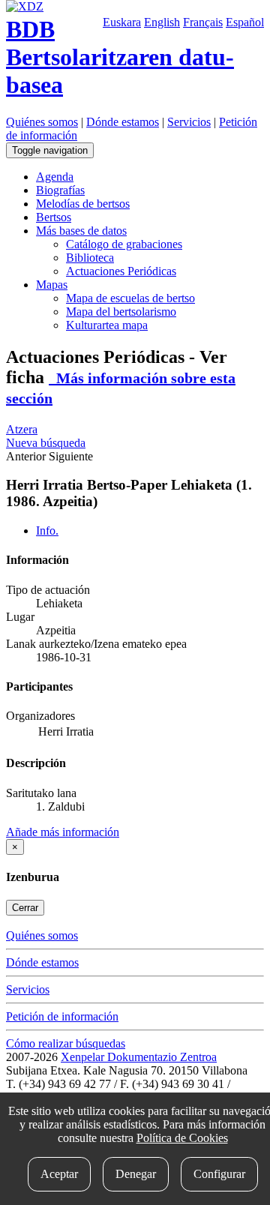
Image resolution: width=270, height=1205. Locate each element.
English (162, 22)
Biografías (60, 190)
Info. (47, 530)
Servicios (189, 121)
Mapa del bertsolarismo (121, 311)
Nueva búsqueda (46, 442)
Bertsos (53, 217)
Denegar (136, 1174)
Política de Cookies (182, 1138)
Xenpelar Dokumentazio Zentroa (139, 1057)
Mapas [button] (52, 284)
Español (245, 22)
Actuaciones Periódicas (121, 271)
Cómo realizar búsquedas (65, 1043)
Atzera (22, 429)
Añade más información (62, 832)
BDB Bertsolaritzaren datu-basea (120, 57)
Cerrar (25, 907)
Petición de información (62, 1016)
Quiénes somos (42, 121)
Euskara (122, 22)
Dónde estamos (122, 121)
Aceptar (59, 1174)
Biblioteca (90, 257)
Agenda (55, 176)
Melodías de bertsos (83, 203)
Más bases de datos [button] (81, 230)
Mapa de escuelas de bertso (130, 298)
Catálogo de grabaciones (124, 244)
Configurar (219, 1174)
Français (203, 22)
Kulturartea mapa (107, 325)
